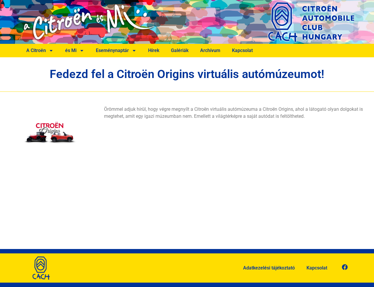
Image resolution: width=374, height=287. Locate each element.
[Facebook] (345, 267)
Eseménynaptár (112, 50)
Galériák (179, 50)
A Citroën (36, 50)
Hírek (153, 50)
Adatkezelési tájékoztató (269, 268)
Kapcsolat (242, 50)
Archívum (210, 50)
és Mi (71, 50)
